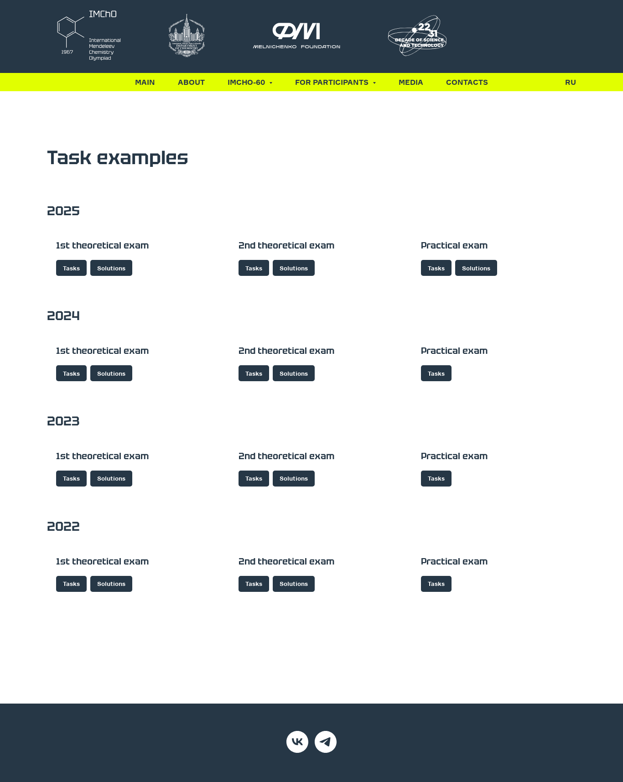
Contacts (467, 82)
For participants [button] (332, 82)
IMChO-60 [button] (247, 82)
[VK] (297, 742)
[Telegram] (326, 742)
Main (145, 82)
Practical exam (454, 245)
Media (411, 82)
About (191, 82)
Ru (570, 82)
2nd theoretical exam (286, 245)
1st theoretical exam (102, 245)
